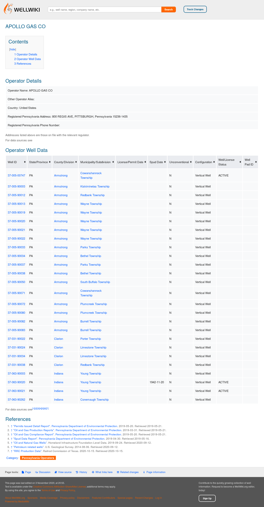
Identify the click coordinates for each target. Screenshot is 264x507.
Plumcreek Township (93, 304)
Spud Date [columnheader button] (156, 162)
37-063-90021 (16, 391)
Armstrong (60, 175)
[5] (43, 408)
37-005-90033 (16, 247)
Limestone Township (93, 347)
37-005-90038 (16, 273)
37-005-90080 (16, 312)
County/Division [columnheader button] (64, 162)
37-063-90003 (16, 373)
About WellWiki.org (15, 497)
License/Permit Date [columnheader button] (130, 162)
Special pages (125, 497)
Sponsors (32, 497)
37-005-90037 (16, 264)
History (83, 472)
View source (65, 472)
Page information (155, 472)
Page (28, 472)
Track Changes (195, 9)
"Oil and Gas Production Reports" (33, 430)
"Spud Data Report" (25, 438)
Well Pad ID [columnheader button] (249, 162)
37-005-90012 (16, 195)
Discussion (44, 472)
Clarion (58, 339)
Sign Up (207, 498)
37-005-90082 (16, 321)
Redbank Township (92, 195)
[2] (36, 408)
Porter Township (90, 339)
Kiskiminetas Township (94, 186)
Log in (158, 497)
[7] (47, 408)
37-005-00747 (16, 175)
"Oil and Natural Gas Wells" (30, 442)
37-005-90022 (16, 238)
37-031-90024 (16, 347)
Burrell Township (90, 321)
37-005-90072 (16, 304)
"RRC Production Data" (27, 451)
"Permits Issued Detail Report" (31, 426)
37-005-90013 (16, 204)
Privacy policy (67, 497)
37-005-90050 (16, 282)
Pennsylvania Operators (38, 458)
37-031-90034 (16, 356)
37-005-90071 (16, 293)
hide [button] (12, 49)
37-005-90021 (16, 230)
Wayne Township (91, 204)
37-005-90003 (16, 186)
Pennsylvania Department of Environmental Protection (84, 426)
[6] (45, 408)
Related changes (129, 472)
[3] (38, 408)
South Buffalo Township (95, 282)
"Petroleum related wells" (28, 447)
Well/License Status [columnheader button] (226, 162)
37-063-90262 (16, 399)
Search (168, 9)
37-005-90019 (16, 212)
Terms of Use (48, 490)
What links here (103, 472)
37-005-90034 (16, 256)
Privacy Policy (67, 490)
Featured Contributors (103, 497)
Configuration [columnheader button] (203, 162)
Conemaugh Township (94, 399)
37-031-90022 (16, 339)
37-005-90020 (16, 221)
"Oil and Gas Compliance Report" (33, 434)
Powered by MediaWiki (17, 501)
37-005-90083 (16, 330)
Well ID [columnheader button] (12, 162)
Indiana (58, 373)
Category (12, 458)
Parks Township (90, 247)
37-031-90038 (16, 365)
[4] (40, 408)
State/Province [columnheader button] (38, 162)
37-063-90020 (16, 382)
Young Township (90, 373)
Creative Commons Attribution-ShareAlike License (59, 486)
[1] (33, 408)
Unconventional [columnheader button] (179, 162)
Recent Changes (144, 497)
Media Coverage (49, 497)
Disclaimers (83, 497)
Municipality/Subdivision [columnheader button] (95, 162)
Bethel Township (90, 256)
